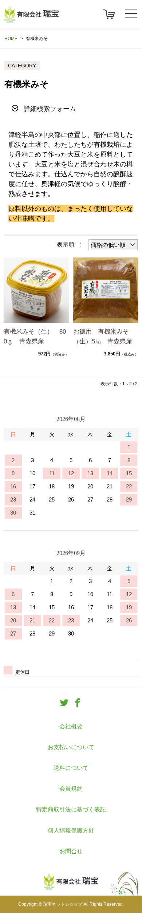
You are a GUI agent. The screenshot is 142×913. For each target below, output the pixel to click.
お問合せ (71, 851)
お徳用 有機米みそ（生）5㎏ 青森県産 (102, 336)
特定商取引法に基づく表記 (71, 809)
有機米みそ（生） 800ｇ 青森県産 (35, 336)
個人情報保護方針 (71, 830)
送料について (71, 768)
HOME (10, 38)
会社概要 (71, 726)
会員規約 (71, 789)
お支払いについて (71, 747)
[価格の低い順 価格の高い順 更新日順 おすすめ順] (113, 244)
